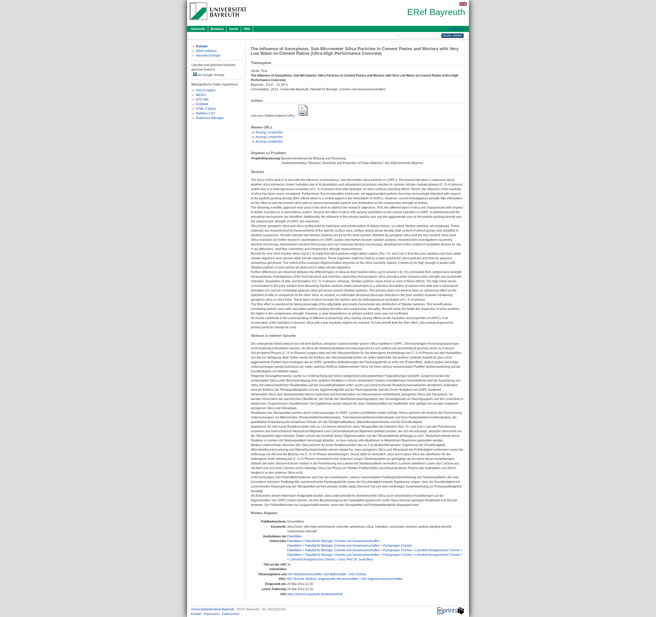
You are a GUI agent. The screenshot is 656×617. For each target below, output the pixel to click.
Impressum (212, 614)
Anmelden (456, 29)
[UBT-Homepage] (218, 21)
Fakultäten (294, 536)
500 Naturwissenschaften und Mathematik (316, 574)
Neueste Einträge (208, 55)
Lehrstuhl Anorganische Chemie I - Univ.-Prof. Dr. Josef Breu (331, 559)
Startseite (198, 29)
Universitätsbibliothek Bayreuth (213, 609)
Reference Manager (210, 118)
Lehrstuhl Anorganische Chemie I (438, 550)
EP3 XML (202, 99)
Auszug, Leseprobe (269, 132)
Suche (233, 29)
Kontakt (196, 614)
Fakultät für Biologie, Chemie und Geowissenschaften (342, 541)
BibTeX (201, 95)
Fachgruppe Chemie (397, 545)
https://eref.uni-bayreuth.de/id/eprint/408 (315, 594)
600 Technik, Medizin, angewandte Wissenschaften (322, 579)
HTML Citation (206, 109)
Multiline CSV (205, 113)
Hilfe (247, 29)
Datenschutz (230, 614)
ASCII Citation (206, 90)
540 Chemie (357, 574)
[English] (463, 4)
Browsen (217, 29)
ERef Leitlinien (206, 51)
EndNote (202, 104)
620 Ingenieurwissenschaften (382, 579)
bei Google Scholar (210, 75)
